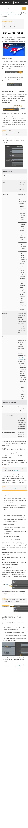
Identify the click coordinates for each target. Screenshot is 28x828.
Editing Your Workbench (10, 24)
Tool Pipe (16, 470)
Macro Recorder (15, 488)
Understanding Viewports (13, 14)
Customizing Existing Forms (10, 27)
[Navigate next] (26, 13)
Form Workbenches (7, 21)
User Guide (9, 12)
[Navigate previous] (23, 13)
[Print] (21, 13)
